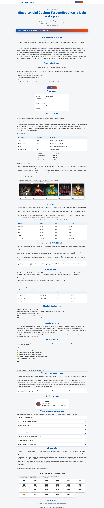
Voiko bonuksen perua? (23, 425)
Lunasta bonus (52, 87)
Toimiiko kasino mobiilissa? (24, 429)
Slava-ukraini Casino (27, 2)
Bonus (48, 2)
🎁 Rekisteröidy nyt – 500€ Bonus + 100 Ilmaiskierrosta (33, 30)
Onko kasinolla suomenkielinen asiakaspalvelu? (29, 436)
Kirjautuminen (70, 2)
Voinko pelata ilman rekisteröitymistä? (27, 444)
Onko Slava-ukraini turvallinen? (25, 417)
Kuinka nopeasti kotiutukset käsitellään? (27, 421)
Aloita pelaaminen (52, 320)
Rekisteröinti (79, 2)
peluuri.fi (54, 504)
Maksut (55, 2)
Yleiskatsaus (42, 2)
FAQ (60, 2)
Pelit (52, 2)
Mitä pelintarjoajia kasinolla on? (25, 440)
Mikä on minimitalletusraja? (24, 432)
